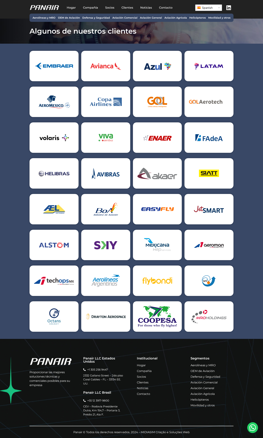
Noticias (146, 7)
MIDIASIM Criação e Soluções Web (165, 432)
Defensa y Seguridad (96, 17)
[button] (252, 427)
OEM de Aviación (69, 17)
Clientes (127, 7)
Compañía (90, 7)
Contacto (165, 7)
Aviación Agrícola (175, 17)
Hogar (71, 7)
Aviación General (151, 17)
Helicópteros (197, 17)
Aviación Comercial (124, 17)
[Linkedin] (228, 7)
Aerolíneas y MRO (44, 17)
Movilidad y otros (219, 17)
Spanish (207, 7)
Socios (109, 7)
